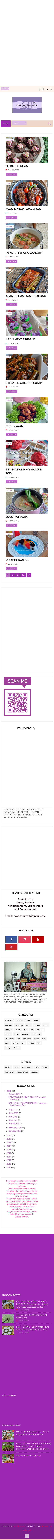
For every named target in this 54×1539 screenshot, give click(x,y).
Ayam (9, 183)
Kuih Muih (36, 1034)
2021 (9, 1091)
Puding (9, 534)
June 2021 (14, 1113)
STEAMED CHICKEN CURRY (24, 382)
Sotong (31, 1043)
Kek (31, 1030)
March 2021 (14, 1124)
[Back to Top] (27, 1536)
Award (16, 1067)
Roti (23, 1043)
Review (45, 1067)
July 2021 (13, 1109)
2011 (9, 1167)
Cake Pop (19, 1025)
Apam (9, 313)
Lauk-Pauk (9, 1039)
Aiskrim (19, 1020)
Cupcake (8, 1030)
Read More (11, 174)
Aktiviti (8, 1067)
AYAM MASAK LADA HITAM (23, 209)
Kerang (8, 1034)
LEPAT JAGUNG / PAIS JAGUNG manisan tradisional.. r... (27, 1098)
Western (17, 1048)
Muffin (36, 1039)
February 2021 (15, 1127)
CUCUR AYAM (15, 426)
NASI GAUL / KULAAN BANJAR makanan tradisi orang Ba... (27, 1104)
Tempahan (9, 1072)
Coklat (28, 1025)
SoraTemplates (19, 1527)
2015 (9, 1153)
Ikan (8, 270)
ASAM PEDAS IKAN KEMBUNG (26, 296)
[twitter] (47, 89)
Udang (7, 1048)
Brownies (8, 1025)
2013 (9, 1160)
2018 (9, 1142)
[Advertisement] (27, 27)
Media (9, 443)
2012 (9, 1164)
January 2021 (15, 1131)
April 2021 (13, 1120)
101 (23, 575)
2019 (9, 1139)
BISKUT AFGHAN (17, 166)
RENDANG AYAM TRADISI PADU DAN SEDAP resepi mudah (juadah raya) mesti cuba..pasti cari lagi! (32, 1304)
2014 (9, 1157)
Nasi (43, 1039)
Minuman (27, 1039)
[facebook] (39, 89)
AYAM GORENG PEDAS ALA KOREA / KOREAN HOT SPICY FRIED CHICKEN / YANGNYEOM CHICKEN (33, 1446)
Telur (39, 1043)
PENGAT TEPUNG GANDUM (24, 252)
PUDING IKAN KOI (17, 560)
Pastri (7, 1043)
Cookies (10, 140)
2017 (9, 1146)
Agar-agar (9, 1020)
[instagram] (43, 89)
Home (6, 124)
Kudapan (25, 1034)
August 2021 (15, 1094)
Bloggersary (26, 1067)
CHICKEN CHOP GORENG (28, 1455)
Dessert (10, 227)
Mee (18, 1039)
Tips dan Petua (22, 1072)
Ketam (16, 1034)
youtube (34, 1072)
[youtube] (51, 89)
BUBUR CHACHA (17, 516)
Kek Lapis (40, 1030)
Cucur (9, 400)
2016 (9, 1149)
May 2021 (13, 1117)
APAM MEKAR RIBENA (21, 339)
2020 (9, 1135)
